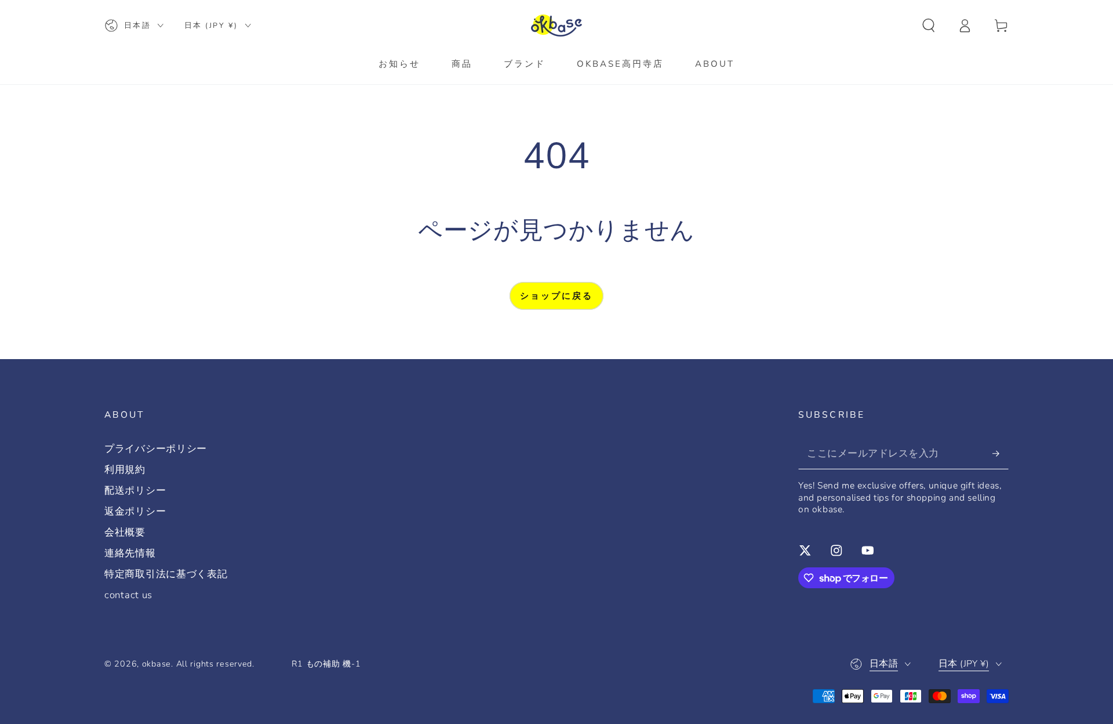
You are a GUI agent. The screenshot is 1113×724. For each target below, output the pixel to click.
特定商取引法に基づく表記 (166, 574)
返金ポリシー (135, 511)
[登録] (1000, 453)
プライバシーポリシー (155, 448)
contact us (128, 595)
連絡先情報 (130, 553)
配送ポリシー (135, 490)
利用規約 (125, 469)
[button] (929, 25)
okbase (156, 663)
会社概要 (125, 532)
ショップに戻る (556, 296)
